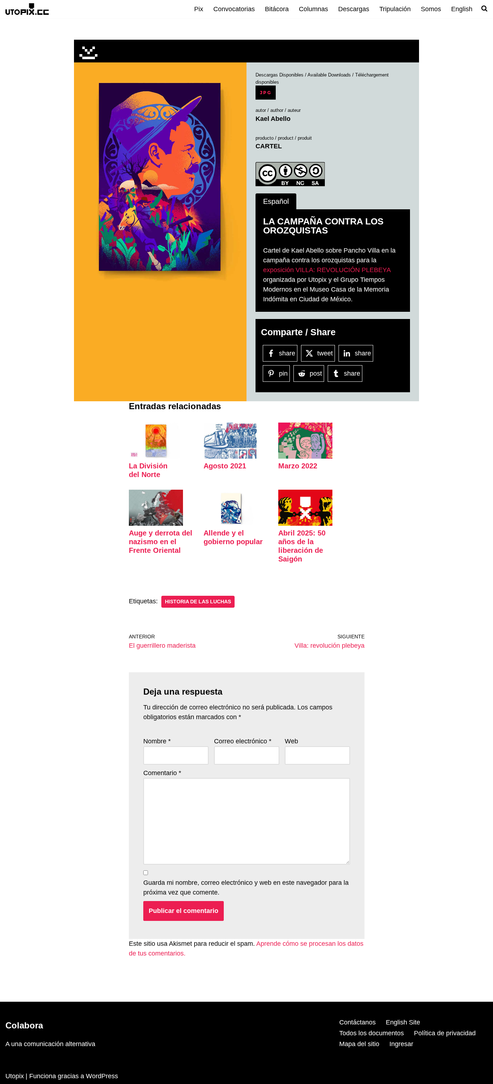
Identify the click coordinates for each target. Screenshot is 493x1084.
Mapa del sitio (359, 1044)
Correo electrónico (242, 741)
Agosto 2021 (225, 466)
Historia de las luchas (198, 601)
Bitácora (277, 9)
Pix (198, 9)
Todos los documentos (371, 1033)
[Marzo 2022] (305, 456)
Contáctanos (357, 1022)
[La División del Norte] (156, 456)
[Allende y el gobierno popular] (231, 523)
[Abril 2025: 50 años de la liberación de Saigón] (305, 523)
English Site (403, 1022)
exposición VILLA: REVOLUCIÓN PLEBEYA (327, 270)
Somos (431, 9)
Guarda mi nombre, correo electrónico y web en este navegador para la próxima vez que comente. (246, 887)
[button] (160, 177)
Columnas (313, 9)
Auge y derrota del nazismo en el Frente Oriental (160, 541)
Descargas (353, 9)
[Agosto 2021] (231, 456)
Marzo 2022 (297, 466)
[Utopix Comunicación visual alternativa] (27, 8)
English (461, 9)
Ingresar (401, 1044)
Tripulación (395, 9)
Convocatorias (234, 9)
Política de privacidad (445, 1033)
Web (291, 741)
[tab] (276, 201)
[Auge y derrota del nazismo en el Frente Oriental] (156, 523)
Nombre (157, 741)
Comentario (162, 773)
